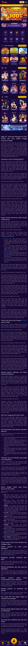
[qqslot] (4, 2)
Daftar (22, 2)
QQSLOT (15, 145)
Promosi (24, 320)
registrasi (25, 561)
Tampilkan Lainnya (22, 45)
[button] (25, 13)
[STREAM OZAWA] (24, 19)
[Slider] (14, 14)
